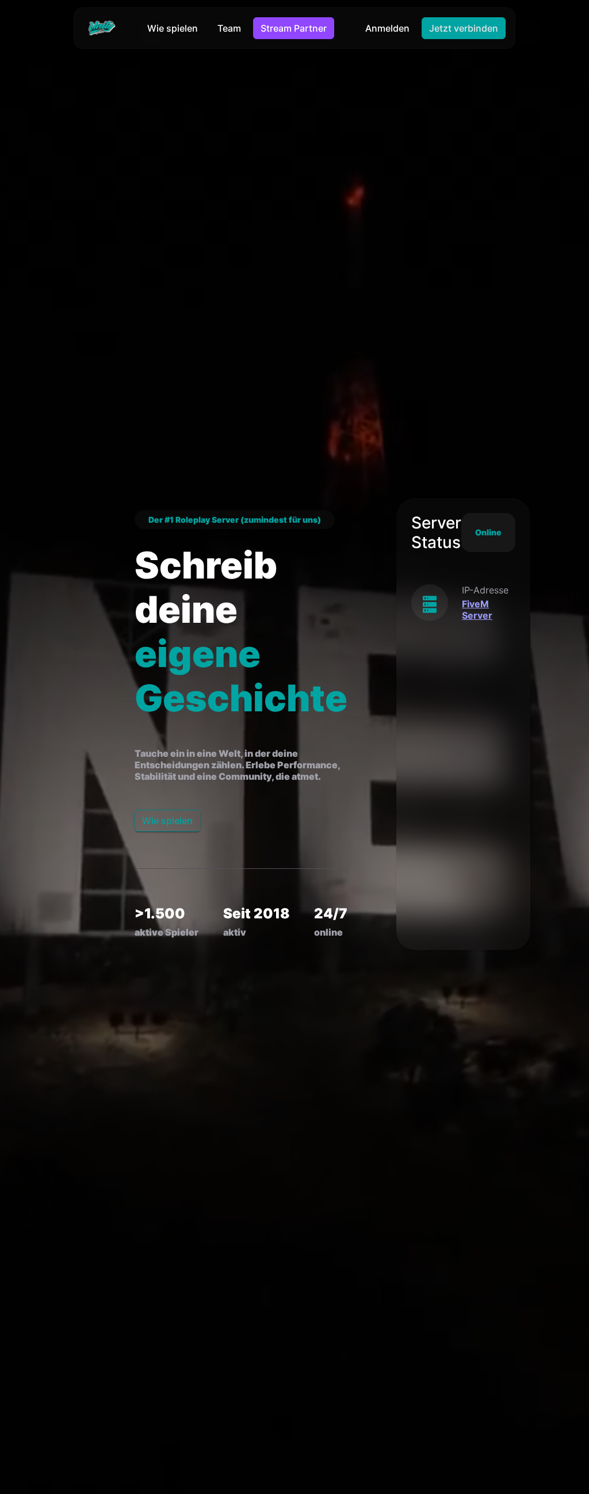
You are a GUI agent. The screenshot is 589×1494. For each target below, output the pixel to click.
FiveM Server (477, 609)
